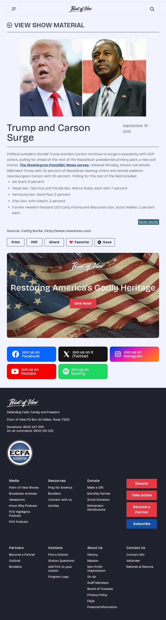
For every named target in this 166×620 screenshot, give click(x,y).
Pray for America (60, 487)
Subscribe (141, 524)
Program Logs (58, 577)
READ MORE (148, 222)
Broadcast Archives (23, 494)
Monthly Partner (98, 494)
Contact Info (135, 555)
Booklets (54, 494)
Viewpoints (17, 500)
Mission (92, 561)
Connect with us (60, 500)
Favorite (82, 242)
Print (15, 242)
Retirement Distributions (96, 508)
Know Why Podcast (23, 506)
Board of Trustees (100, 589)
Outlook (14, 561)
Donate (141, 483)
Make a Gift (95, 487)
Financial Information (102, 607)
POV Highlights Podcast (19, 514)
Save (107, 242)
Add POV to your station (60, 569)
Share (54, 242)
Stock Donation (98, 500)
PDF (34, 242)
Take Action (142, 495)
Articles (53, 506)
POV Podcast (18, 522)
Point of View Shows (24, 487)
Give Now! (83, 303)
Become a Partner (141, 509)
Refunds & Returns (139, 567)
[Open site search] (152, 9)
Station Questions (61, 561)
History (92, 555)
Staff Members (98, 583)
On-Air (91, 577)
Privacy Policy (97, 595)
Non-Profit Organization (96, 569)
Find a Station (58, 555)
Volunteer (133, 561)
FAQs (91, 601)
